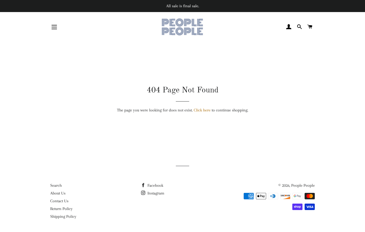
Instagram (155, 193)
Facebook (154, 185)
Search (56, 185)
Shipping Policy (63, 216)
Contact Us (59, 201)
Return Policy (61, 208)
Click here (202, 110)
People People (303, 185)
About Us (57, 193)
